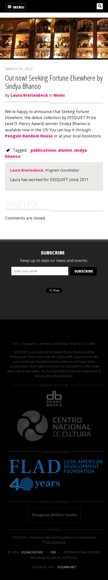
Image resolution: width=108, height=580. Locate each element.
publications (43, 150)
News (59, 95)
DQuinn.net (67, 567)
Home (45, 6)
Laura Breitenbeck (29, 95)
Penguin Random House (29, 136)
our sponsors (55, 542)
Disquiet (54, 334)
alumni (65, 150)
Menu (18, 7)
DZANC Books (32, 552)
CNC (53, 552)
